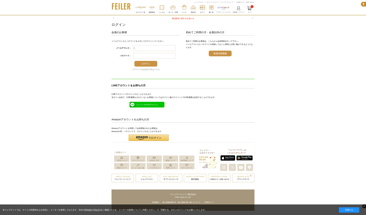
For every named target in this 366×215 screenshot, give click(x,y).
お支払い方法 (154, 160)
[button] (149, 137)
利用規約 (155, 202)
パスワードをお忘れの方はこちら (146, 69)
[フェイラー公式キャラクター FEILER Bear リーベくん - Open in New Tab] (208, 159)
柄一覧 (211, 12)
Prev (114, 18)
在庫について (170, 168)
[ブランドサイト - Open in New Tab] (243, 178)
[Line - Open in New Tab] (249, 167)
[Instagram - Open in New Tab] (223, 167)
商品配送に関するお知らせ (183, 18)
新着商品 (152, 12)
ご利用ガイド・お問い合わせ (245, 2)
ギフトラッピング (212, 2)
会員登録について (187, 160)
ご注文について (121, 160)
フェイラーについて (226, 2)
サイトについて (186, 168)
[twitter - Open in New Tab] (232, 167)
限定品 (193, 12)
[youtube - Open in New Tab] (240, 167)
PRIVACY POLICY (92, 210)
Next (252, 18)
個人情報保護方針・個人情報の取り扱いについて (181, 202)
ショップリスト (199, 2)
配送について (170, 160)
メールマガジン (154, 168)
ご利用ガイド (209, 202)
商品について (121, 168)
